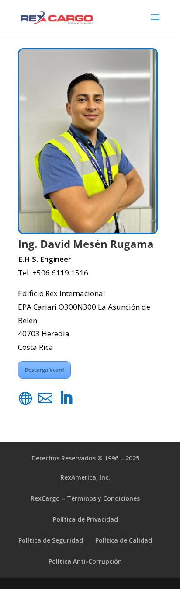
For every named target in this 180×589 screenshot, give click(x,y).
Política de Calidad (123, 540)
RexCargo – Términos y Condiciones (85, 498)
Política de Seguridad (50, 540)
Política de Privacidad (85, 519)
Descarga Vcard (44, 369)
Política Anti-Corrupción (85, 561)
